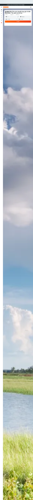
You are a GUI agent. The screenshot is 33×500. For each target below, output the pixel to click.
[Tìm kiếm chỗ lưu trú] (1, 11)
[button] (32, 5)
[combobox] (18, 14)
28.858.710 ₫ (8, 11)
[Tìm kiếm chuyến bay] (1, 10)
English (23, 4)
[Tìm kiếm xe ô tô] (1, 13)
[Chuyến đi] (1, 20)
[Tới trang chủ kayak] (5, 7)
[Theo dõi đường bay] (1, 18)
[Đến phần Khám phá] (1, 16)
